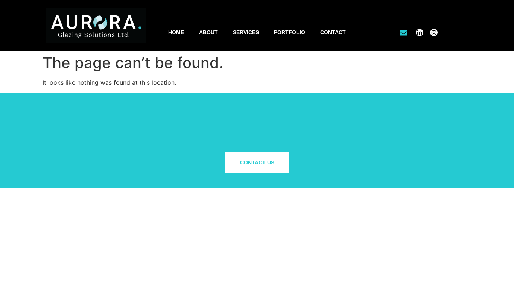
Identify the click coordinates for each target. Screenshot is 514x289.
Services (246, 32)
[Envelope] (403, 32)
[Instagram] (434, 33)
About (208, 32)
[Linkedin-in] (419, 33)
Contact (333, 32)
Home (176, 32)
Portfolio (289, 32)
